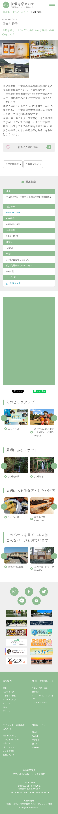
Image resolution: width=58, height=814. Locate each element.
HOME (6, 12)
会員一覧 (6, 743)
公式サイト (15, 283)
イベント (6, 703)
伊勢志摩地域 (12, 164)
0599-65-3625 (13, 212)
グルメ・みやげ (20, 12)
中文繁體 (35, 740)
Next (54, 418)
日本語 (35, 732)
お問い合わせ (8, 755)
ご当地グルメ (32, 164)
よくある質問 (8, 751)
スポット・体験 (9, 696)
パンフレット (8, 747)
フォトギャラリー (39, 702)
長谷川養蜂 (36, 12)
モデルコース (8, 692)
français (35, 748)
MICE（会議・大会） (41, 688)
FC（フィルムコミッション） (42, 697)
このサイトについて (11, 739)
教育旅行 (35, 692)
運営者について (9, 736)
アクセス (6, 711)
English (35, 736)
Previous (4, 418)
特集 (5, 688)
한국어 (35, 744)
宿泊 (5, 707)
